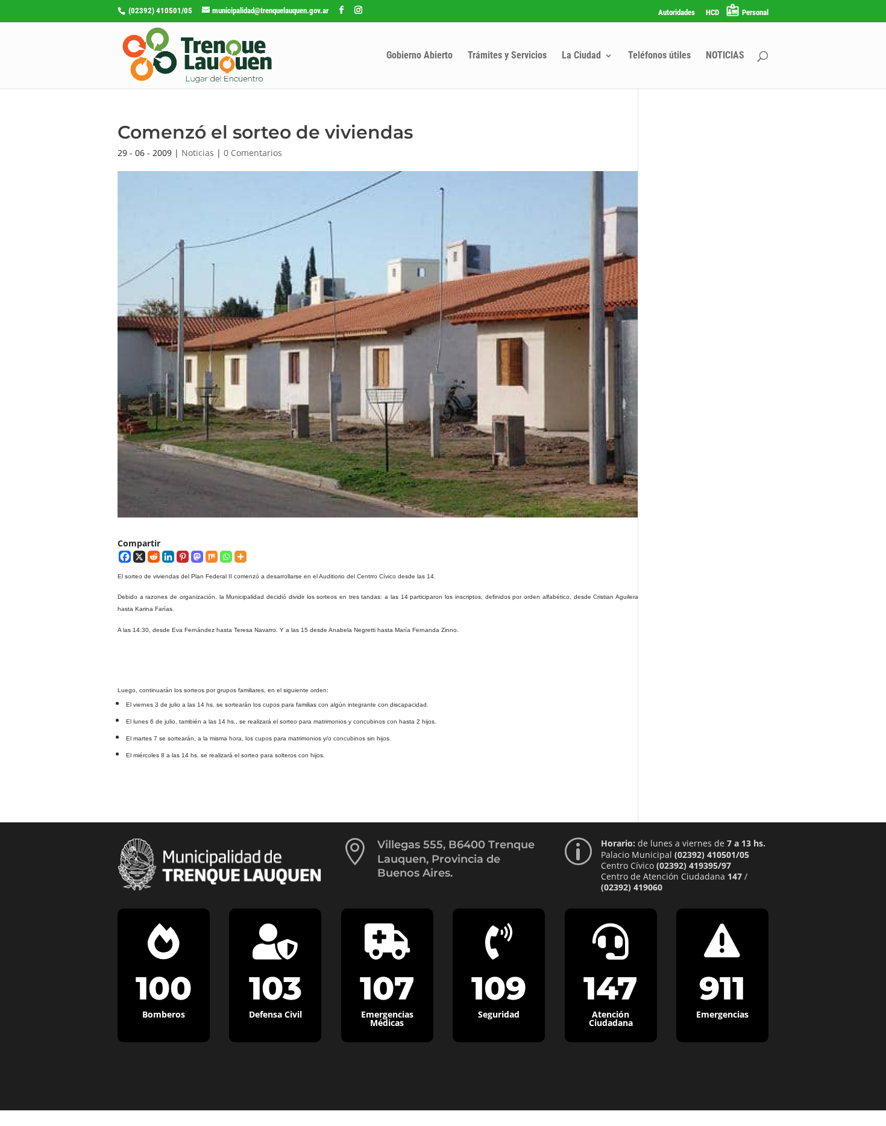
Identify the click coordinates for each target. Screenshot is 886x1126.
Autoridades (676, 12)
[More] (240, 557)
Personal (755, 12)
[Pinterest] (183, 557)
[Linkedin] (168, 557)
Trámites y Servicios (507, 56)
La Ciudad (581, 56)
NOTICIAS (725, 56)
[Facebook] (125, 557)
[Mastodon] (197, 557)
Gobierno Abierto (419, 56)
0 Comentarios (253, 152)
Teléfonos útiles (659, 56)
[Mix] (212, 557)
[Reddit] (154, 557)
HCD (712, 12)
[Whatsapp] (226, 557)
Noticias (197, 152)
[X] (139, 557)
